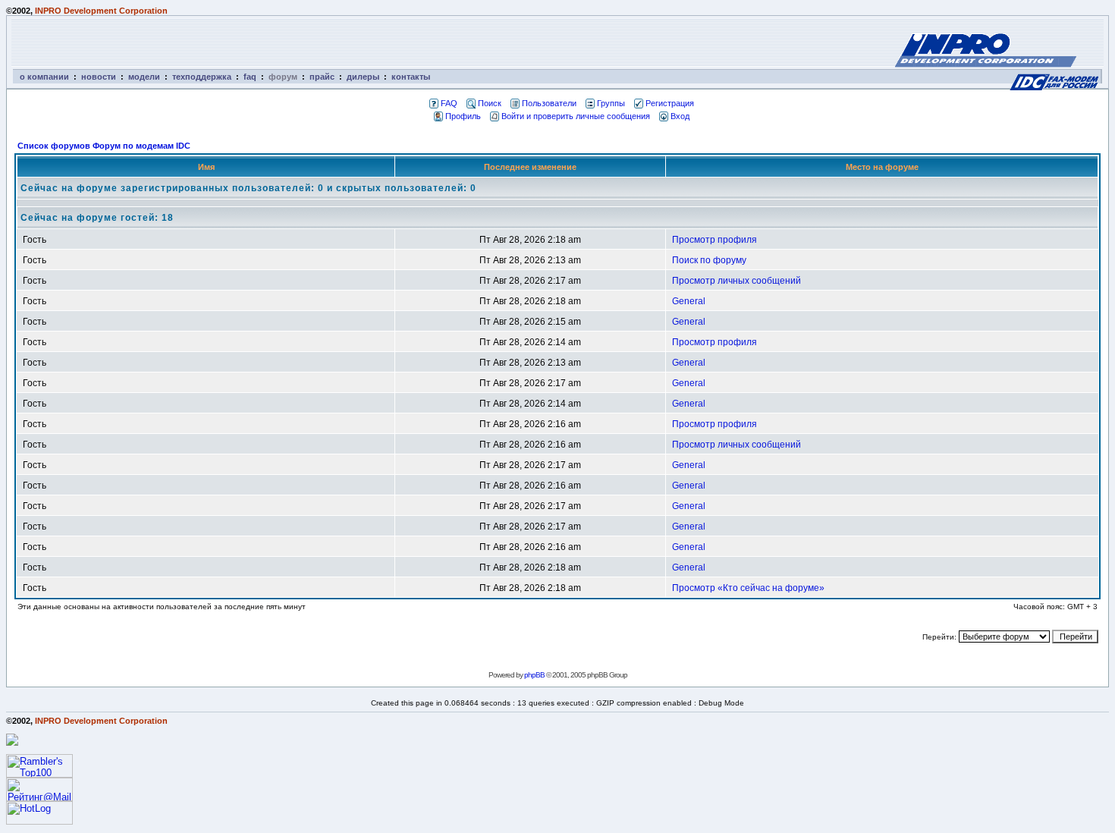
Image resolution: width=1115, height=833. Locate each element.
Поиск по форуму (709, 260)
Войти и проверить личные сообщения (575, 116)
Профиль (463, 116)
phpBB (534, 675)
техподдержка (201, 76)
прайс (321, 76)
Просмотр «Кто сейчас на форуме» (748, 588)
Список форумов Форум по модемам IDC (103, 145)
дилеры (363, 76)
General (688, 301)
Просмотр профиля (714, 239)
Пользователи (549, 103)
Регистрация (669, 103)
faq (249, 76)
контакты (410, 76)
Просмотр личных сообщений (736, 280)
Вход (680, 116)
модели (144, 76)
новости (98, 76)
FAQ (449, 103)
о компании (44, 76)
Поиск (489, 103)
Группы (611, 103)
